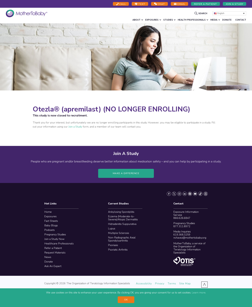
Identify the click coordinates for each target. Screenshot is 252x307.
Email (181, 4)
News (47, 257)
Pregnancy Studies (55, 234)
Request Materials (54, 252)
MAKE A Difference (126, 173)
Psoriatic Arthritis (118, 249)
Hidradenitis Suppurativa (122, 224)
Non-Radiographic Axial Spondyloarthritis (122, 239)
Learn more (198, 292)
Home (48, 212)
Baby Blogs (51, 225)
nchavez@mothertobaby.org (189, 237)
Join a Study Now (54, 239)
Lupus (111, 228)
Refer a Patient (205, 4)
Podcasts (49, 230)
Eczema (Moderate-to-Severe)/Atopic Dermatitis (123, 218)
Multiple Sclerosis (118, 233)
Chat (161, 4)
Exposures (50, 216)
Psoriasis (113, 245)
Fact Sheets (51, 221)
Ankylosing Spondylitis (121, 212)
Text (141, 4)
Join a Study (234, 4)
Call (122, 4)
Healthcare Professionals (59, 243)
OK (126, 299)
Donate (48, 261)
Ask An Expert (52, 266)
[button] (201, 13)
